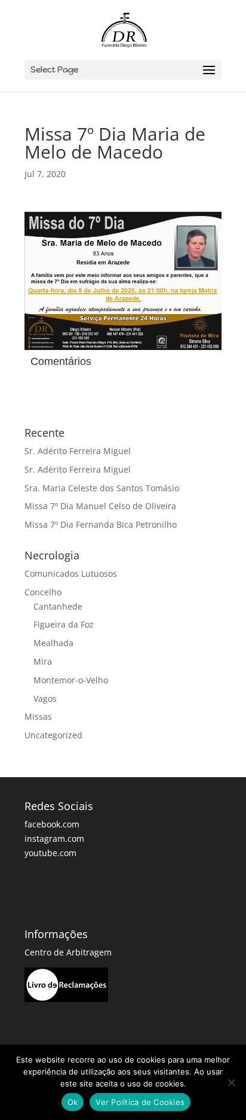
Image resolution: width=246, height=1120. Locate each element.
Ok (72, 1102)
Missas (38, 716)
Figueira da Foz (63, 624)
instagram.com (54, 838)
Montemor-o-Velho (70, 680)
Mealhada (53, 643)
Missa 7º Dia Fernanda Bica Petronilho (100, 524)
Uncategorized (53, 735)
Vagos (45, 698)
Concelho (42, 592)
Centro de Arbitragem (68, 952)
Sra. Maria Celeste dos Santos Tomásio (101, 488)
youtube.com (50, 853)
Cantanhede (57, 606)
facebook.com (51, 824)
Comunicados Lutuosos (70, 573)
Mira (42, 661)
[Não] (231, 1082)
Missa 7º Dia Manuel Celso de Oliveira (100, 506)
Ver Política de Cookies (140, 1102)
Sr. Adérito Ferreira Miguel (77, 450)
